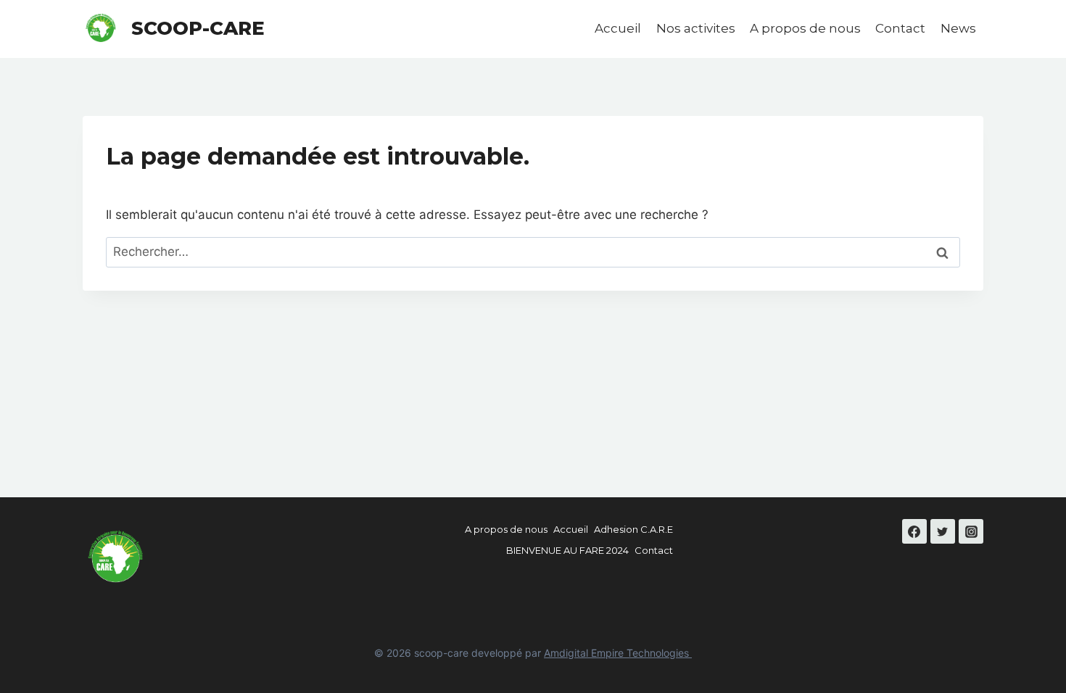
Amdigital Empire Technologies (618, 653)
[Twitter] (942, 531)
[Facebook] (914, 531)
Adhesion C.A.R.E (633, 529)
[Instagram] (971, 531)
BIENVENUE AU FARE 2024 (567, 550)
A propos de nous (805, 28)
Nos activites (695, 28)
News (958, 28)
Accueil (618, 28)
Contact (900, 28)
